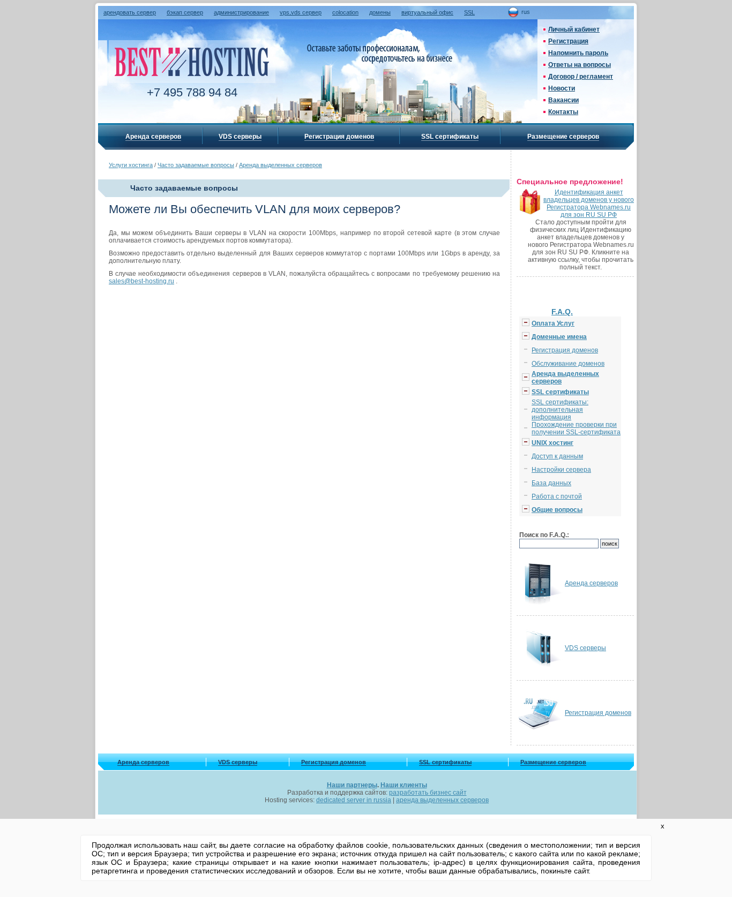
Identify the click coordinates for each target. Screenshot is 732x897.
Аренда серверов (153, 136)
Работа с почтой (557, 496)
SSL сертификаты (450, 136)
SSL (469, 12)
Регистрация (568, 41)
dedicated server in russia (353, 800)
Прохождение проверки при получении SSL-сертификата (576, 428)
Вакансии (563, 100)
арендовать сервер (129, 12)
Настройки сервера (561, 469)
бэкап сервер (185, 12)
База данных (551, 483)
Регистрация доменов (339, 136)
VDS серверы (240, 136)
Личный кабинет (574, 29)
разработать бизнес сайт (428, 792)
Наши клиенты (403, 785)
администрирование (241, 12)
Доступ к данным (557, 456)
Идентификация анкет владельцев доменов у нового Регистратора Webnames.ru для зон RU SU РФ (588, 203)
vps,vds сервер (301, 12)
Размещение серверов (563, 136)
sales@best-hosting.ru (141, 281)
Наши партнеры (352, 785)
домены (380, 12)
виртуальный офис (427, 12)
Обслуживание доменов (568, 363)
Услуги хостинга (131, 165)
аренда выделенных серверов (442, 800)
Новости (561, 88)
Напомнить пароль (578, 53)
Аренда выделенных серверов (280, 165)
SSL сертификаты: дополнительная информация (560, 409)
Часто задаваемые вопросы (196, 165)
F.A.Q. (562, 311)
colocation (345, 12)
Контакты (563, 112)
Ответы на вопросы (579, 65)
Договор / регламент (580, 76)
